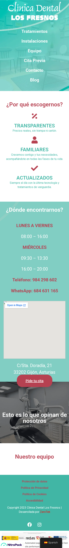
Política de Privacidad (34, 488)
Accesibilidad (34, 500)
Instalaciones (34, 41)
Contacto (34, 70)
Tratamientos (34, 31)
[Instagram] (39, 524)
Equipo (34, 50)
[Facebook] (29, 524)
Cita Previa (34, 60)
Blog (34, 80)
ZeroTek (45, 512)
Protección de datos (34, 481)
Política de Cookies (34, 494)
